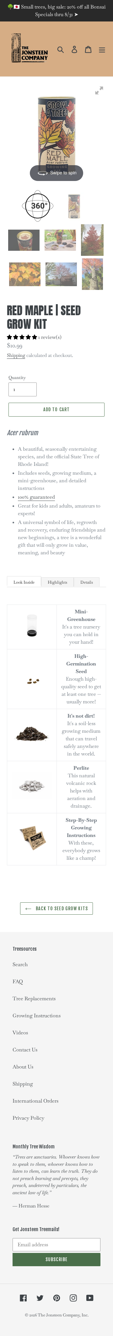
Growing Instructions (37, 1015)
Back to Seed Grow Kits (61, 908)
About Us (23, 1066)
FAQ (18, 981)
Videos (20, 1032)
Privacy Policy (28, 1118)
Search (20, 964)
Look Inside (24, 582)
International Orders (35, 1101)
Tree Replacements (34, 998)
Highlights (57, 582)
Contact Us (25, 1049)
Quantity (17, 377)
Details (86, 582)
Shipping (16, 355)
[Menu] (102, 49)
